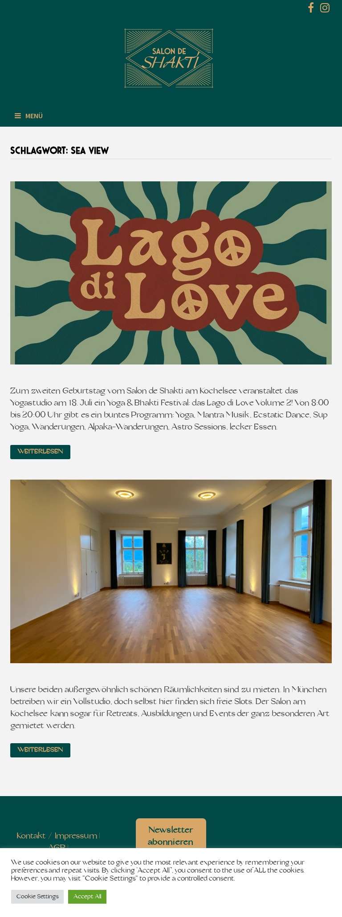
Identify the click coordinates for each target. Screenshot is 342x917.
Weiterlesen (40, 451)
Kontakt (31, 836)
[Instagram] (325, 9)
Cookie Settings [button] (37, 897)
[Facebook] (311, 9)
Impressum (76, 836)
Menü (34, 115)
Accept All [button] (87, 897)
